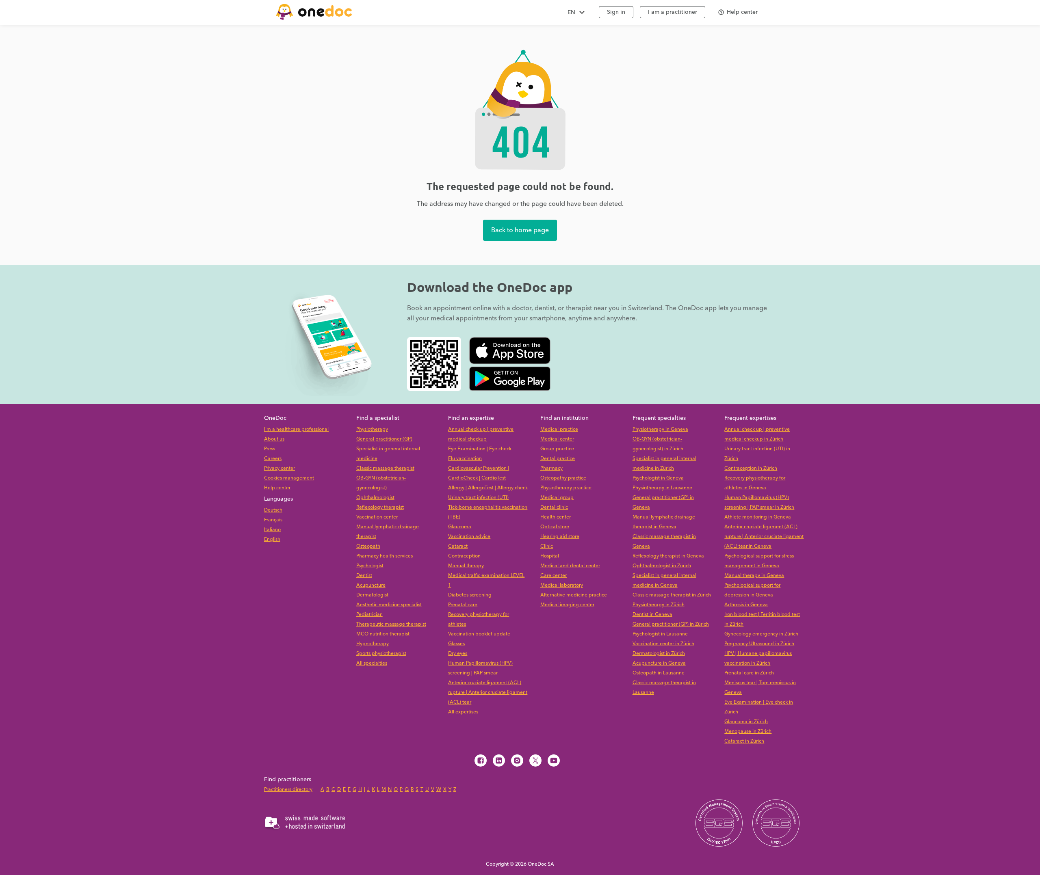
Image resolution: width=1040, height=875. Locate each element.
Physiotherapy (372, 429)
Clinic (546, 546)
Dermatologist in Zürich (659, 653)
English (272, 539)
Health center (555, 517)
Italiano (272, 529)
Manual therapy (466, 566)
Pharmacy (551, 468)
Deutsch (273, 510)
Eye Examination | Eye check (479, 449)
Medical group (557, 497)
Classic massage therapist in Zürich (672, 595)
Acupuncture (371, 585)
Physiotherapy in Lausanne (662, 488)
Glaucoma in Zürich (746, 721)
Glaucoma (459, 527)
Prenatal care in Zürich (749, 673)
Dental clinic (554, 507)
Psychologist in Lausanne (660, 634)
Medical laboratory (561, 585)
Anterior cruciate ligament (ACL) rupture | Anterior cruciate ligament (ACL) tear (487, 692)
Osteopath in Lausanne (659, 673)
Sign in (616, 12)
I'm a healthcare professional (296, 429)
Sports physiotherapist (381, 653)
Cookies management (289, 478)
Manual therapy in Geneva (754, 575)
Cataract (458, 546)
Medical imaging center (567, 605)
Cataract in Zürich (744, 741)
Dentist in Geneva (652, 614)
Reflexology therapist (380, 507)
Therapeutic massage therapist (391, 624)
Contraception (464, 556)
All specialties (371, 663)
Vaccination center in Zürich (663, 644)
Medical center (557, 439)
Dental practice (557, 458)
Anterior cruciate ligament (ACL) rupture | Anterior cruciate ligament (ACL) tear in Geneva (764, 537)
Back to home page (520, 230)
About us (274, 439)
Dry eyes (457, 653)
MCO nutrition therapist (383, 634)
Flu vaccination (465, 458)
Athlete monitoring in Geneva (757, 517)
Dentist (364, 575)
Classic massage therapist (385, 468)
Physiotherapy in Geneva (660, 429)
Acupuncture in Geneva (659, 663)
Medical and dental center (570, 566)
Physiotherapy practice (566, 488)
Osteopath (368, 546)
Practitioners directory (288, 789)
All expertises (463, 712)
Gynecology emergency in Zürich (761, 634)
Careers (273, 458)
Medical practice (559, 429)
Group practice (557, 449)
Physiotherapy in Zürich (659, 605)
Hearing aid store (559, 536)
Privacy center (279, 468)
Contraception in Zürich (750, 468)
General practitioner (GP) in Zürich (671, 624)
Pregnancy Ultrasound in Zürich (759, 644)
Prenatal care (462, 605)
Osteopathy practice (563, 478)
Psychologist (370, 566)
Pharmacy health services (384, 556)
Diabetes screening (470, 595)
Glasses (456, 644)
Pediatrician (369, 614)
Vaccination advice (469, 536)
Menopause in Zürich (747, 731)
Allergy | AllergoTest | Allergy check (488, 488)
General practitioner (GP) (384, 439)
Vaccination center (377, 517)
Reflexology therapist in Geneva (668, 556)
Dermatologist (372, 595)
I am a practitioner (672, 12)
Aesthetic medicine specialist (389, 605)
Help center (277, 488)
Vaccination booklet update (479, 634)
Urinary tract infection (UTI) (478, 497)
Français (273, 520)
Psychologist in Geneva (658, 478)
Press (269, 449)
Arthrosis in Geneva (746, 605)
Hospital (549, 556)
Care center (553, 575)
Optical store (554, 527)
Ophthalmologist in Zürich (662, 566)
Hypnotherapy (372, 644)
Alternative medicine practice (573, 595)
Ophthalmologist (375, 497)
